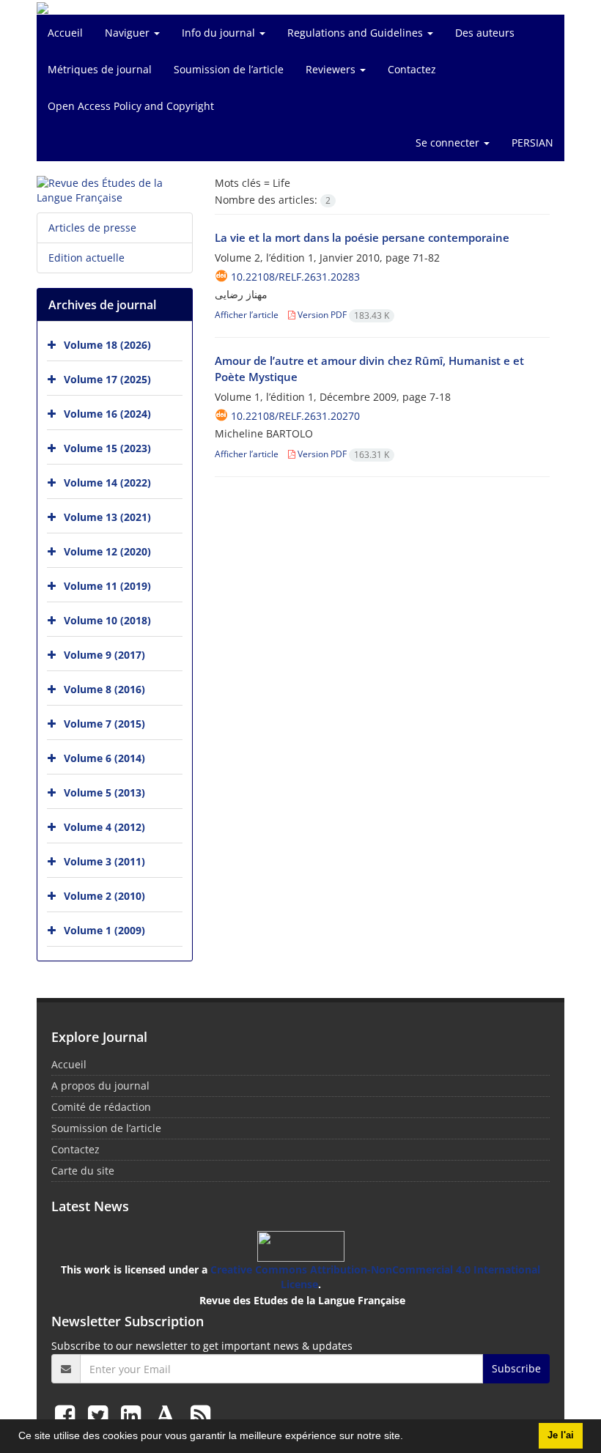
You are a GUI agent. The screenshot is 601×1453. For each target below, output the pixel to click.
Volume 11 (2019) (107, 586)
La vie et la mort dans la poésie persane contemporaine (362, 237)
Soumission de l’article (229, 69)
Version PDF (342, 314)
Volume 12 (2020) (107, 551)
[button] (408, 1437)
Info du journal (220, 33)
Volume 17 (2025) (107, 379)
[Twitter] (100, 1414)
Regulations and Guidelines (356, 33)
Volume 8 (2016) (104, 689)
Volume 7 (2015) (104, 724)
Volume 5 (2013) (104, 792)
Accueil (65, 33)
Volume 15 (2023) (107, 448)
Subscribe (516, 1368)
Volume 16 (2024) (107, 414)
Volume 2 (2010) (104, 896)
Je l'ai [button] (560, 1435)
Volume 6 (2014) (104, 758)
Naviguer (128, 33)
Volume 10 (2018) (107, 620)
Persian (532, 142)
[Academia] (168, 1414)
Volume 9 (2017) (104, 655)
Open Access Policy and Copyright (131, 106)
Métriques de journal (100, 69)
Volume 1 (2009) (104, 930)
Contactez (412, 69)
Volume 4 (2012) (104, 827)
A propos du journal (100, 1085)
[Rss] (200, 1414)
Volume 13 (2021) (107, 517)
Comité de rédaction (101, 1107)
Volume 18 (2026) (107, 345)
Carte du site (82, 1170)
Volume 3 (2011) (104, 861)
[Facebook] (67, 1414)
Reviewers (332, 69)
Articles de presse (92, 227)
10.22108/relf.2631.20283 (295, 277)
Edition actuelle (86, 258)
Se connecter (449, 142)
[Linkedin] (133, 1414)
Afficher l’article (247, 314)
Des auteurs (485, 33)
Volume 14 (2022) (107, 482)
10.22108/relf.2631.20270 (295, 416)
